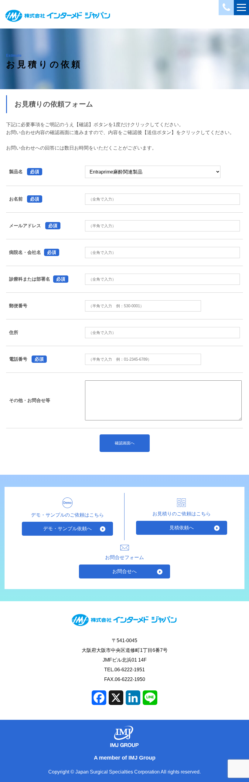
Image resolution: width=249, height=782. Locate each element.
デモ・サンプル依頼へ (67, 528)
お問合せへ (124, 571)
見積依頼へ (181, 527)
